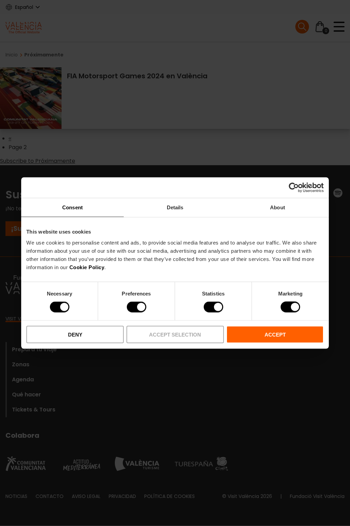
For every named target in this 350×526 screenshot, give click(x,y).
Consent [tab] (72, 207)
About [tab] (277, 207)
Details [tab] (175, 207)
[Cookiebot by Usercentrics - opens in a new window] (294, 188)
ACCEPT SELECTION (175, 334)
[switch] (136, 307)
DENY (75, 334)
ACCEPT (275, 334)
